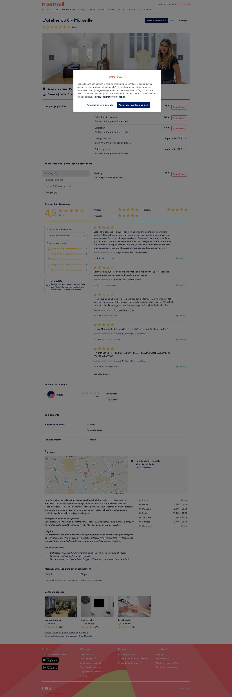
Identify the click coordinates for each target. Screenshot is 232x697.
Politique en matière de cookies (109, 97)
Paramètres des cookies (99, 105)
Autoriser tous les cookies (133, 105)
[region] (117, 91)
